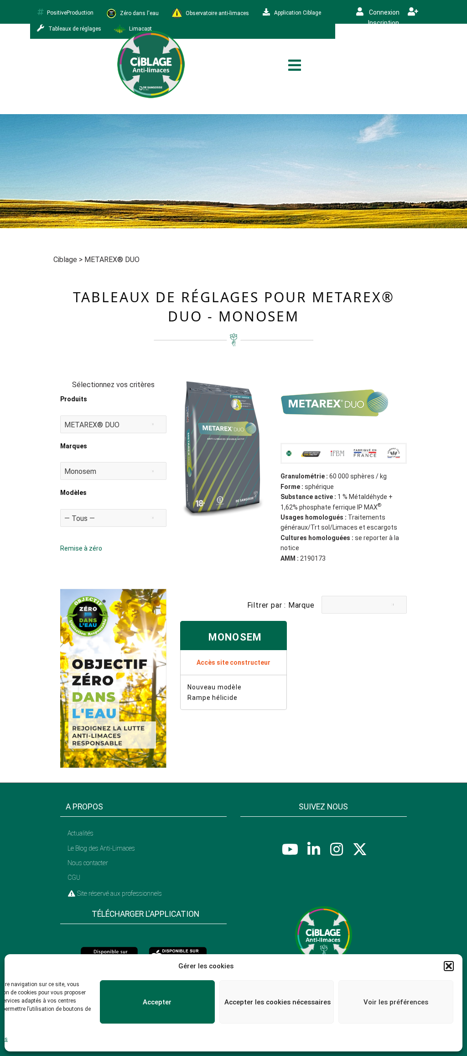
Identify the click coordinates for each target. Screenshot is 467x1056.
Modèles (73, 492)
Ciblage (65, 259)
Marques (73, 446)
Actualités (80, 833)
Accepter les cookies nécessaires (277, 1002)
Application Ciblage (297, 13)
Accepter (157, 1002)
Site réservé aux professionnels (119, 893)
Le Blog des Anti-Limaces (101, 848)
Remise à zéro (81, 548)
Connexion (384, 12)
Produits (73, 399)
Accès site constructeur (233, 662)
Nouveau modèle (214, 687)
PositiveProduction (70, 13)
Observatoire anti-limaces (216, 13)
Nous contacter (87, 863)
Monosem (235, 637)
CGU (73, 877)
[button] (448, 966)
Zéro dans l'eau (139, 13)
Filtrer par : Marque (281, 605)
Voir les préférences (395, 1002)
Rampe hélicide (212, 697)
